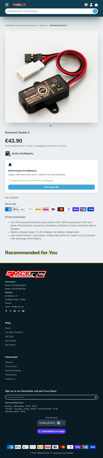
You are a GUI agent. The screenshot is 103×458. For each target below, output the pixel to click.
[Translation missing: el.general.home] (19, 4)
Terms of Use (11, 366)
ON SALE (9, 336)
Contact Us (10, 379)
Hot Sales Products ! (14, 332)
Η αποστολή (40, 146)
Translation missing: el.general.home (20, 25)
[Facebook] (6, 311)
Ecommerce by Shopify (63, 453)
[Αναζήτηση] (95, 11)
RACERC (41, 453)
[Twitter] (10, 311)
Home (7, 328)
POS (47, 453)
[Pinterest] (15, 311)
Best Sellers (10, 345)
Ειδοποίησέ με (51, 187)
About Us (9, 362)
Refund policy (11, 375)
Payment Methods (13, 370)
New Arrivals (10, 340)
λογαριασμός (91, 4)
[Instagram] (19, 311)
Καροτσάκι (96, 4)
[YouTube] (23, 311)
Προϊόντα (43, 25)
